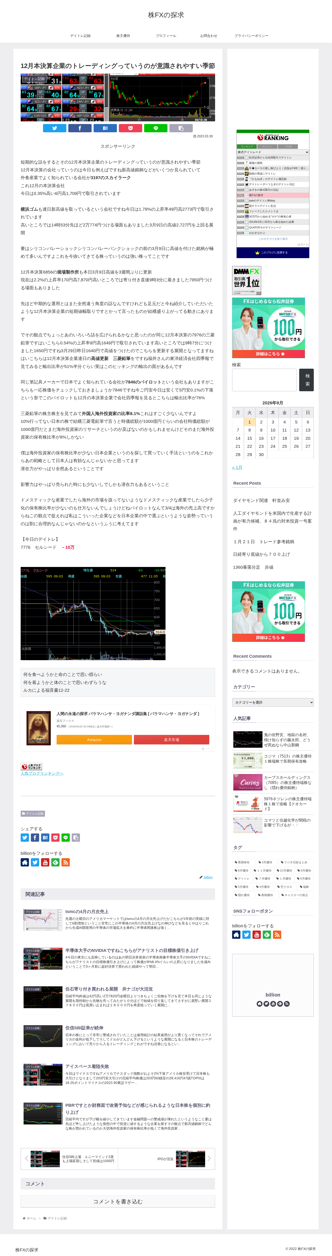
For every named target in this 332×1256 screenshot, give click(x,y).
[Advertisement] (273, 88)
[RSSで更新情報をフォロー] (65, 862)
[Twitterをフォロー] (35, 862)
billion (273, 995)
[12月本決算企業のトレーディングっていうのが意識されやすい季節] (105, 128)
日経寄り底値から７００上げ (261, 554)
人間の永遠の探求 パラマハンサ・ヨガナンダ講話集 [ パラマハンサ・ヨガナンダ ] (128, 714)
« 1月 (237, 467)
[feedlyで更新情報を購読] (55, 862)
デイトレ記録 (35, 813)
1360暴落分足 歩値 (253, 567)
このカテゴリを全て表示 (273, 238)
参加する (303, 244)
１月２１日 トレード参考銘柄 (263, 541)
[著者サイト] (25, 862)
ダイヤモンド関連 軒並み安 (261, 500)
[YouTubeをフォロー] (45, 862)
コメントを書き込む (118, 1201)
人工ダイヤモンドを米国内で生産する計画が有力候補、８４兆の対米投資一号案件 (272, 521)
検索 (236, 364)
